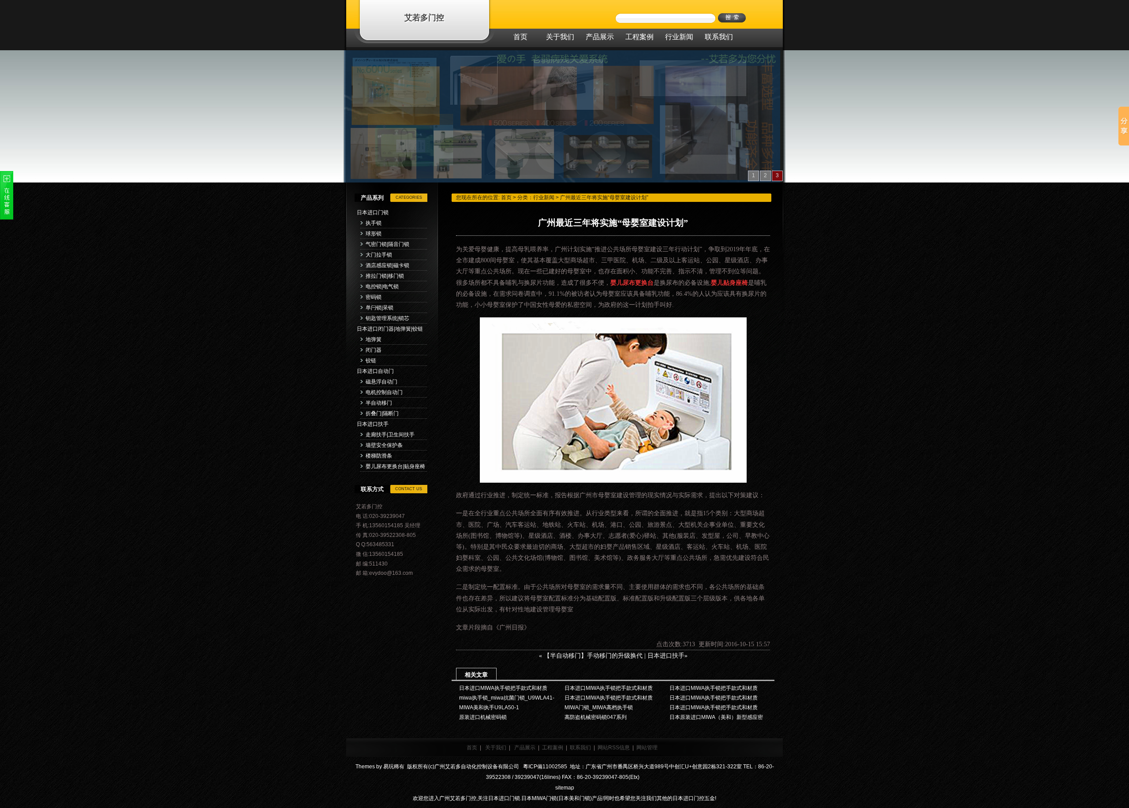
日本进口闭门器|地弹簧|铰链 (390, 329)
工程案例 (552, 748)
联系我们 (580, 748)
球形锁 (373, 234)
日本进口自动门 (375, 371)
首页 (506, 197)
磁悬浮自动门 (381, 382)
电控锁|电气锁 (382, 286)
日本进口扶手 (373, 424)
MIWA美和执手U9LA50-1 (489, 707)
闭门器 (373, 350)
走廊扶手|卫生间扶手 (390, 435)
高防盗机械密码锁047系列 (595, 717)
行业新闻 (543, 197)
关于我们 (495, 748)
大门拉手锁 (379, 255)
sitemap (564, 788)
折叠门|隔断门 (382, 413)
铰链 (371, 360)
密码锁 (373, 297)
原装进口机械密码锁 (483, 717)
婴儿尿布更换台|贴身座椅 (395, 466)
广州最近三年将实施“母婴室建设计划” (604, 197)
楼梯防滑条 (379, 456)
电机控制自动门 (384, 392)
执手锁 (373, 223)
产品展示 (524, 748)
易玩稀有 (393, 766)
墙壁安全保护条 (384, 445)
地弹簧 (373, 339)
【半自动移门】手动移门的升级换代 (593, 655)
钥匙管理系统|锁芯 (387, 318)
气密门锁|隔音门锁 (387, 244)
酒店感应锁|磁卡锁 (387, 265)
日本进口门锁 (373, 212)
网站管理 (647, 748)
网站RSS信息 (614, 748)
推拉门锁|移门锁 (385, 276)
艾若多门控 (424, 17)
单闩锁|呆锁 (379, 308)
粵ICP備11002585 (544, 766)
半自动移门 (379, 403)
